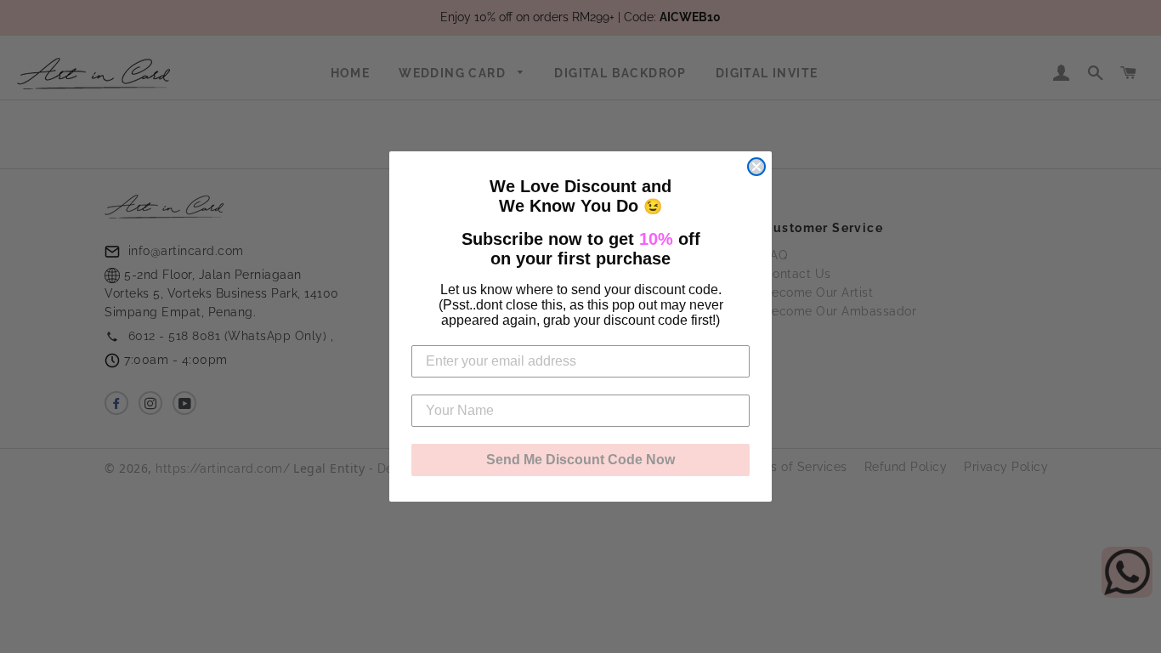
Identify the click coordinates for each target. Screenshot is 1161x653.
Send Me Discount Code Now (580, 459)
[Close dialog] (756, 166)
